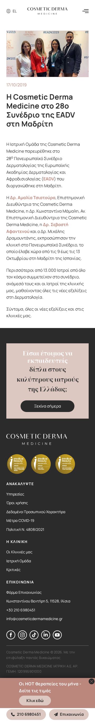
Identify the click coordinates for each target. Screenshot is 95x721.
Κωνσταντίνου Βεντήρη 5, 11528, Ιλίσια (38, 600)
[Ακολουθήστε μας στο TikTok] (34, 638)
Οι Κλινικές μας (19, 551)
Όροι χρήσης (17, 502)
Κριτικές (13, 569)
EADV (48, 179)
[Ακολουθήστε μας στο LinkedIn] (45, 638)
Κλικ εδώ (35, 700)
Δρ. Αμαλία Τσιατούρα (32, 197)
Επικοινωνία (72, 714)
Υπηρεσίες (15, 494)
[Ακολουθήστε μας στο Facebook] (10, 638)
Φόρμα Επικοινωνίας (24, 592)
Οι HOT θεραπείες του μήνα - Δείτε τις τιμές (50, 687)
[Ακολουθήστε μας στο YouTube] (57, 638)
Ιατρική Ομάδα (18, 560)
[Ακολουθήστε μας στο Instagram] (22, 638)
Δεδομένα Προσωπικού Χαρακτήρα (35, 511)
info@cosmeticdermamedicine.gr (34, 618)
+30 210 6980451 (20, 609)
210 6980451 (29, 714)
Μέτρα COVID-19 (20, 520)
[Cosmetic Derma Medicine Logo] (47, 11)
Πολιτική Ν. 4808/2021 (25, 529)
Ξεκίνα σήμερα (47, 406)
